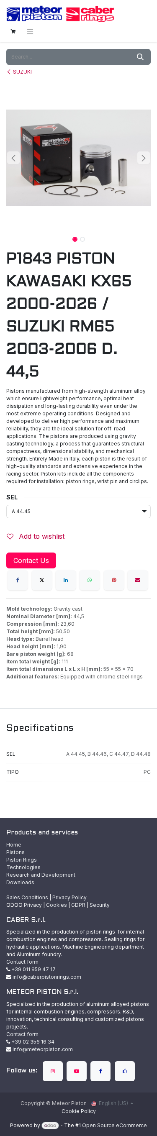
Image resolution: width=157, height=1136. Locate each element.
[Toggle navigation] (30, 31)
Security (100, 905)
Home (13, 845)
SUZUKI (22, 72)
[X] (42, 580)
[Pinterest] (114, 580)
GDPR (78, 905)
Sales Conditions (27, 897)
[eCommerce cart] (13, 31)
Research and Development (40, 875)
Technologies (23, 867)
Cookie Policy (79, 1111)
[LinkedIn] (66, 580)
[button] (13, 157)
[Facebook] (18, 580)
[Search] (140, 57)
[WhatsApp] (90, 580)
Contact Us (31, 560)
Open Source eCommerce (114, 1125)
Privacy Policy (69, 897)
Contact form (22, 962)
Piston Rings (21, 860)
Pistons (15, 852)
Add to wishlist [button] (40, 536)
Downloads (20, 882)
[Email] (138, 580)
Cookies (56, 905)
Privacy (33, 905)
